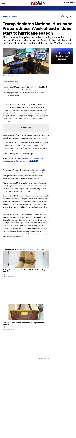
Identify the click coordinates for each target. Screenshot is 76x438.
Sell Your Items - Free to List (25, 249)
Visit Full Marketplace (43, 249)
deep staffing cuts (16, 173)
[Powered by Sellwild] (46, 358)
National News (10, 16)
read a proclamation (9, 113)
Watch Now (69, 3)
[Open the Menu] (3, 3)
